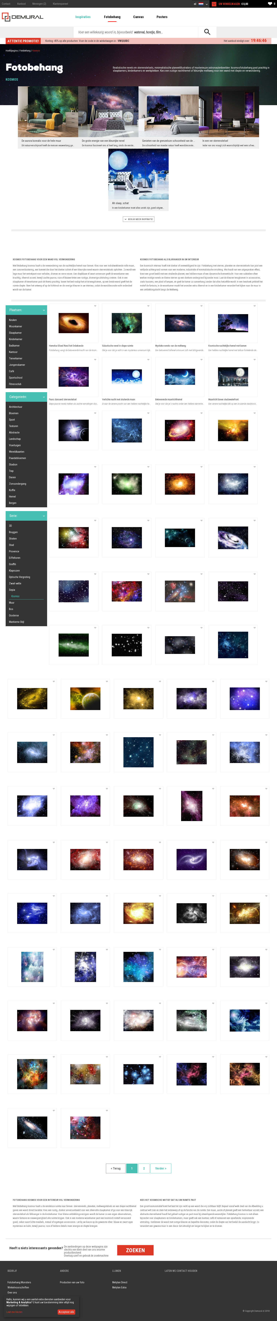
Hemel (12, 496)
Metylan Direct (119, 1282)
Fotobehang (112, 17)
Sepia (12, 589)
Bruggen (13, 532)
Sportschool (15, 377)
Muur (11, 602)
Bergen (12, 502)
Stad (11, 544)
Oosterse (14, 615)
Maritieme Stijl (16, 621)
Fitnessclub (15, 384)
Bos (11, 609)
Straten (13, 538)
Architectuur (15, 406)
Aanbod (21, 3)
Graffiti (12, 564)
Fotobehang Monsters (19, 1282)
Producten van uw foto (72, 1282)
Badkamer (14, 345)
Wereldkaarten (16, 451)
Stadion (13, 464)
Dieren (12, 477)
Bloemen (13, 413)
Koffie (12, 490)
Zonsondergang (17, 483)
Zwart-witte (15, 583)
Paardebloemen (17, 458)
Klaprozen (14, 570)
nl (195, 3)
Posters (162, 17)
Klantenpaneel (60, 3)
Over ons (12, 1292)
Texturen (13, 426)
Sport (12, 419)
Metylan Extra (119, 1287)
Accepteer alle (66, 1311)
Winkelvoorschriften (18, 1287)
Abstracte (14, 432)
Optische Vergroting (19, 577)
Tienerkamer (15, 358)
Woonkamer (15, 326)
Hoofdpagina (12, 50)
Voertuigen (15, 445)
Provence (14, 551)
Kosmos (15, 596)
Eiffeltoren (14, 557)
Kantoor (13, 352)
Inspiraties (83, 17)
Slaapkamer (15, 332)
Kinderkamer (15, 339)
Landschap (15, 438)
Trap (11, 470)
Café (11, 371)
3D (10, 525)
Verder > (160, 1168)
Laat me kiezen (14, 1311)
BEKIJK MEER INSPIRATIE (140, 219)
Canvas (138, 17)
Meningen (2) (39, 3)
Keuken (13, 319)
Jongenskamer (17, 364)
